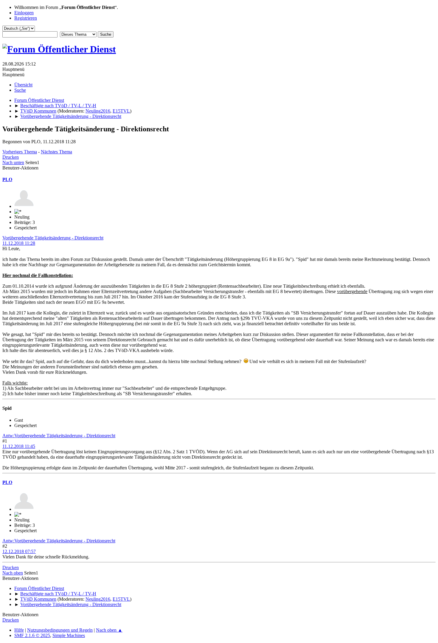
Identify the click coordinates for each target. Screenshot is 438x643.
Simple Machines (68, 635)
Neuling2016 (98, 110)
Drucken (10, 157)
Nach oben (12, 572)
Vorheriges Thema (19, 151)
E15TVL (121, 110)
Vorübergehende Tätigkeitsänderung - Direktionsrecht (52, 237)
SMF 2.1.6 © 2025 (32, 635)
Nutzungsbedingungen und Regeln (60, 630)
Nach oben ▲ (109, 630)
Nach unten (13, 162)
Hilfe (19, 630)
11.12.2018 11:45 (18, 446)
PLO (7, 179)
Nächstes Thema (56, 151)
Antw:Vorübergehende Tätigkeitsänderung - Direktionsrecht (58, 435)
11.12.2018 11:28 (18, 243)
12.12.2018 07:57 (19, 551)
